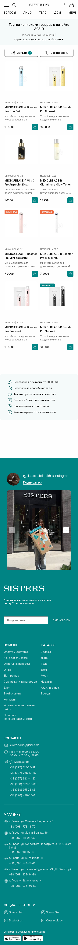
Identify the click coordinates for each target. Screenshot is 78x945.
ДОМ (57, 12)
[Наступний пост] (66, 530)
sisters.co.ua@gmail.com (24, 744)
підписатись (61, 620)
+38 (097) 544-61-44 (22, 863)
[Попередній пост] (12, 530)
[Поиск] (14, 5)
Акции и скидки (50, 687)
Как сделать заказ (16, 657)
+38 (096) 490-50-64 (23, 795)
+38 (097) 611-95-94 (22, 837)
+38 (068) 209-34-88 (22, 874)
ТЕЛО (43, 12)
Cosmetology (54, 920)
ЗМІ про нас (11, 675)
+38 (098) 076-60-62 (22, 885)
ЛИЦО (27, 12)
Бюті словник (12, 693)
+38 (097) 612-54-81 (22, 767)
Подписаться (32, 482)
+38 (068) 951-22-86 (22, 789)
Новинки (46, 681)
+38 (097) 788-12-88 (22, 772)
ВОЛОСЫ (10, 12)
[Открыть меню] (6, 5)
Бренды (46, 693)
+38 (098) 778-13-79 (22, 826)
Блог (7, 687)
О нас (7, 669)
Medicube (10, 102)
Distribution (16, 920)
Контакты (10, 699)
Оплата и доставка (16, 651)
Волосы (46, 651)
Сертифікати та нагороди (20, 681)
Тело (44, 663)
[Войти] (63, 5)
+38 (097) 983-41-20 (22, 778)
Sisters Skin (53, 912)
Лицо (44, 657)
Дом (44, 669)
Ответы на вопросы (17, 663)
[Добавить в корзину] (35, 127)
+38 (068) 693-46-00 (23, 784)
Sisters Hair (16, 912)
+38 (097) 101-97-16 (21, 852)
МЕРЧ (72, 12)
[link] (71, 5)
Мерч (44, 675)
